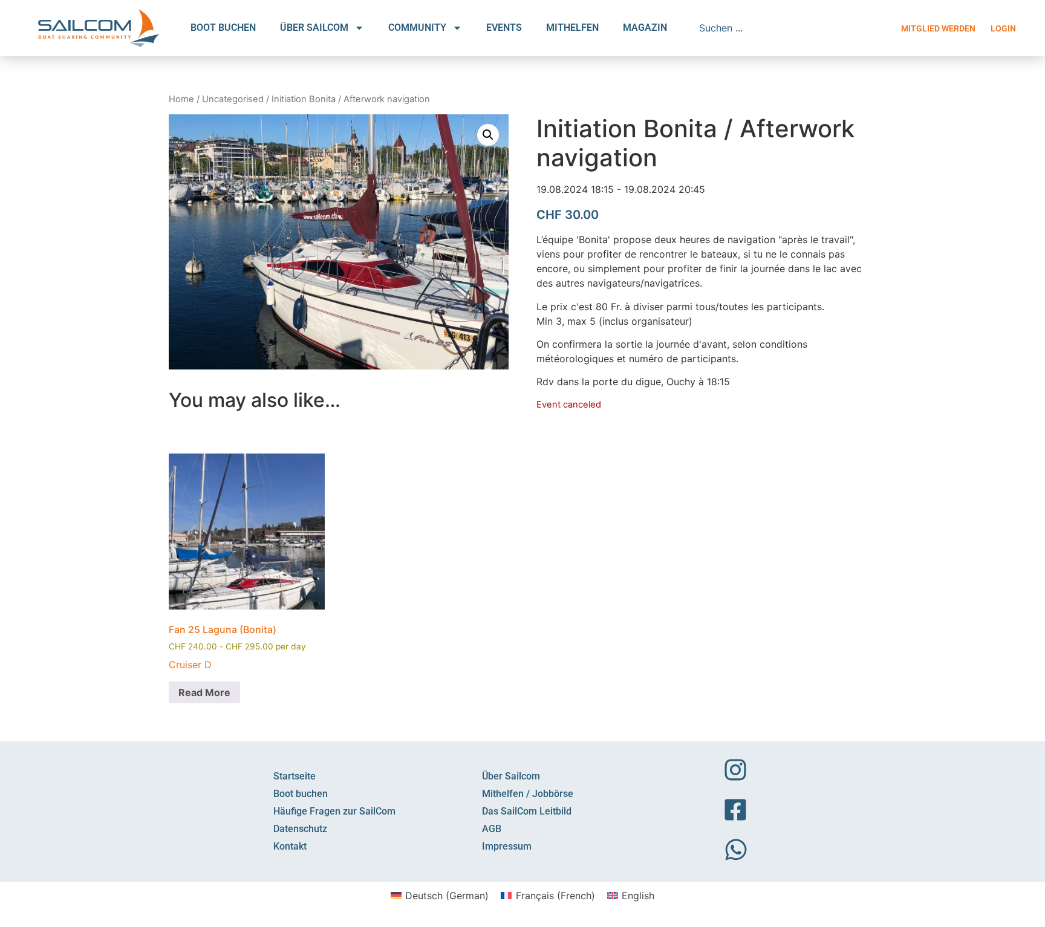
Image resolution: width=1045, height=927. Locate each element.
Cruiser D (190, 665)
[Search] (870, 28)
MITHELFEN (572, 27)
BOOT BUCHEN (223, 27)
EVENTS (504, 27)
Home (181, 99)
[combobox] (779, 28)
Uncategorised (233, 99)
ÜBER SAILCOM (314, 27)
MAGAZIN (645, 27)
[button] (488, 135)
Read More (204, 692)
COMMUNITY (417, 27)
